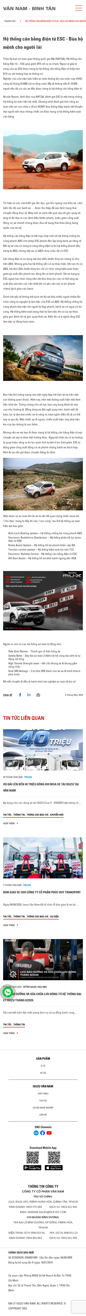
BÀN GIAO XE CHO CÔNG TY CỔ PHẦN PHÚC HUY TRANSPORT (42, 892)
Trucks (28, 777)
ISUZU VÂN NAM (43, 1086)
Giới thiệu (43, 1093)
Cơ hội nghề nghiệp (43, 1107)
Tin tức (7, 814)
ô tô (43, 1065)
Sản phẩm (43, 1058)
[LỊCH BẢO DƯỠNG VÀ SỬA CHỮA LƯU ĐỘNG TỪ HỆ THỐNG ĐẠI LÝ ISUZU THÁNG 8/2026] (43, 959)
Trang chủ (10, 21)
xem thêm (9, 823)
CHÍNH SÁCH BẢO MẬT (21, 1252)
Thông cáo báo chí (37, 814)
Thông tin (19, 814)
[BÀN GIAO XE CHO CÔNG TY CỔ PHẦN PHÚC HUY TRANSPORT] (43, 857)
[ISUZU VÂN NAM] (36, 8)
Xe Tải (43, 1072)
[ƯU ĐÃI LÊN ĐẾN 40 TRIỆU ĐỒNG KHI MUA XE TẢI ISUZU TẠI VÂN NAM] (43, 749)
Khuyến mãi (56, 814)
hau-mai (42, 986)
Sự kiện (54, 916)
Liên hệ (43, 1114)
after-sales (30, 986)
